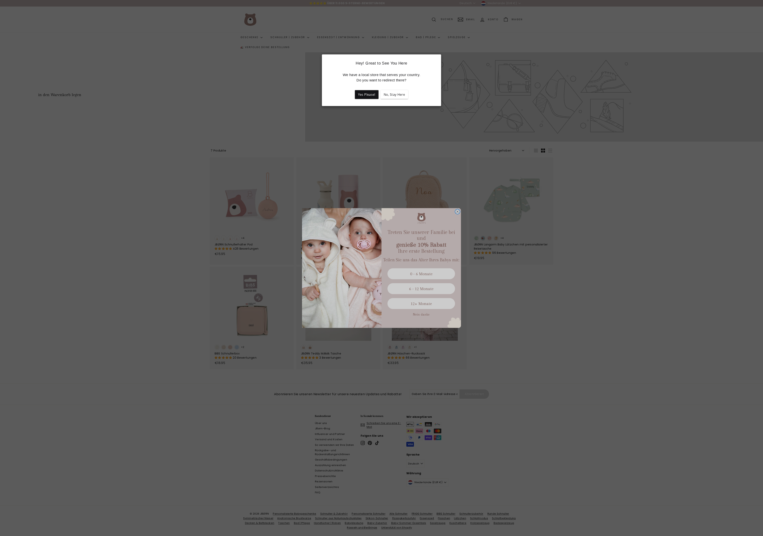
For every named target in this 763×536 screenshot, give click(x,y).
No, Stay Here (394, 94)
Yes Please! (366, 94)
